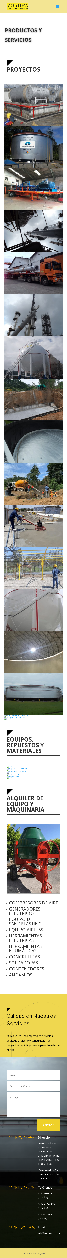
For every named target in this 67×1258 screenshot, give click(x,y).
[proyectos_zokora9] (33, 713)
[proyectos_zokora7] (33, 587)
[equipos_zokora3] (17, 773)
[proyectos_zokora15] (33, 293)
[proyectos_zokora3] (33, 419)
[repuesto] (13, 776)
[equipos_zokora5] (17, 765)
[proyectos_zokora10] (33, 629)
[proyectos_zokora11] (33, 335)
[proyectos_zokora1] (33, 167)
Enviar (49, 1124)
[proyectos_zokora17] (33, 671)
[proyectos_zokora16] (16, 717)
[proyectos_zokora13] (16, 714)
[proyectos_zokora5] (33, 461)
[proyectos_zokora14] (33, 209)
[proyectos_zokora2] (33, 125)
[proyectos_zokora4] (33, 503)
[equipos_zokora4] (17, 768)
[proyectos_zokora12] (33, 251)
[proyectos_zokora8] (33, 545)
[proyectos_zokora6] (33, 377)
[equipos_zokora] (16, 770)
